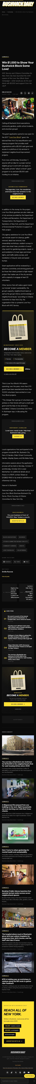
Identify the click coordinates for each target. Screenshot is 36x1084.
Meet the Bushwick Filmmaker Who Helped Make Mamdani (18, 1068)
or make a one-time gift (10, 374)
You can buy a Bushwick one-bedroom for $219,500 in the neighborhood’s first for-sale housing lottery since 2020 (17, 764)
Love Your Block (15, 137)
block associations (9, 537)
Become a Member (18, 197)
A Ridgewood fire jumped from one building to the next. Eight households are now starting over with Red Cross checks (16, 808)
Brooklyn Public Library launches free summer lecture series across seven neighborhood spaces (16, 893)
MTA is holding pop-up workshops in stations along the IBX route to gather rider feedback (16, 981)
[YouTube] (28, 1072)
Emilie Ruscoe (7, 572)
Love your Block (8, 550)
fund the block (29, 1076)
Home (3, 12)
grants (21, 545)
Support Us (18, 436)
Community (10, 12)
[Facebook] (24, 1072)
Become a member (14, 369)
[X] (16, 1072)
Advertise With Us (18, 521)
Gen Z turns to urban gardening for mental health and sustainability (15, 851)
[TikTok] (11, 1072)
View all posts (5, 576)
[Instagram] (7, 1072)
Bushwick (22, 537)
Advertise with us (14, 1041)
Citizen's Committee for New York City (15, 541)
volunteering (21, 550)
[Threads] (20, 1072)
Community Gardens (9, 545)
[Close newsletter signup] (34, 1081)
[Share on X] (25, 93)
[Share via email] (28, 93)
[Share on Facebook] (21, 93)
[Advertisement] (18, 36)
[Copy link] (32, 93)
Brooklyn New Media (18, 1061)
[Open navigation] (32, 4)
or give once (18, 709)
